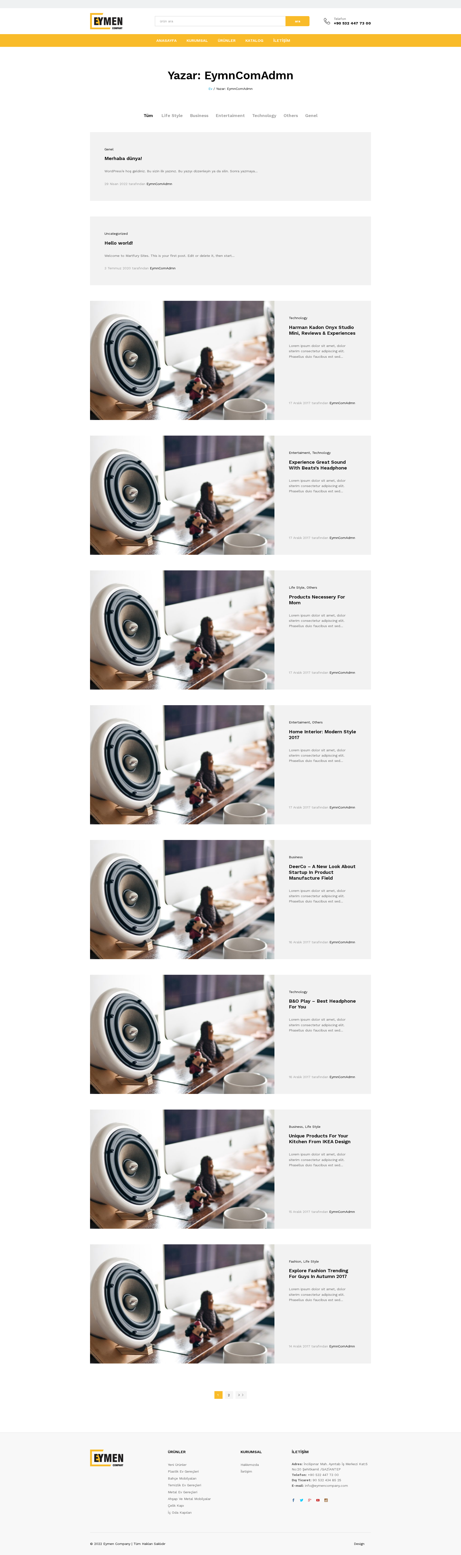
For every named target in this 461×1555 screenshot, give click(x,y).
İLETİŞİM (281, 41)
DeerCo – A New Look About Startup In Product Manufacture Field (322, 872)
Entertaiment (230, 115)
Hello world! (118, 243)
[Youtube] (318, 1500)
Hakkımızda (250, 1465)
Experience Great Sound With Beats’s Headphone (318, 465)
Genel (311, 115)
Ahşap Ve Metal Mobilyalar (189, 1499)
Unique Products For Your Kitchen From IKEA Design (320, 1138)
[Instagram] (326, 1500)
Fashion (295, 1261)
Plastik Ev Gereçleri (183, 1471)
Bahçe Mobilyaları (182, 1478)
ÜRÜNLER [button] (227, 41)
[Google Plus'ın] (310, 1500)
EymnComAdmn (159, 184)
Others (291, 115)
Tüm (148, 115)
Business (199, 115)
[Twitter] (301, 1500)
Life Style (172, 115)
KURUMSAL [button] (197, 41)
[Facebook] (293, 1500)
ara (297, 21)
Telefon (340, 19)
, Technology (320, 453)
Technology (264, 115)
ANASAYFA (166, 41)
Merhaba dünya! (123, 158)
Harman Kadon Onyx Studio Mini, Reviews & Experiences (322, 330)
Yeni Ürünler (177, 1465)
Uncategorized (116, 233)
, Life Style (312, 1127)
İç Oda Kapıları (180, 1512)
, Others (310, 587)
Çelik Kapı (176, 1505)
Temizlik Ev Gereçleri (184, 1485)
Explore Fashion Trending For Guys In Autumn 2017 (318, 1273)
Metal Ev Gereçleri (182, 1492)
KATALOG (254, 41)
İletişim (246, 1471)
